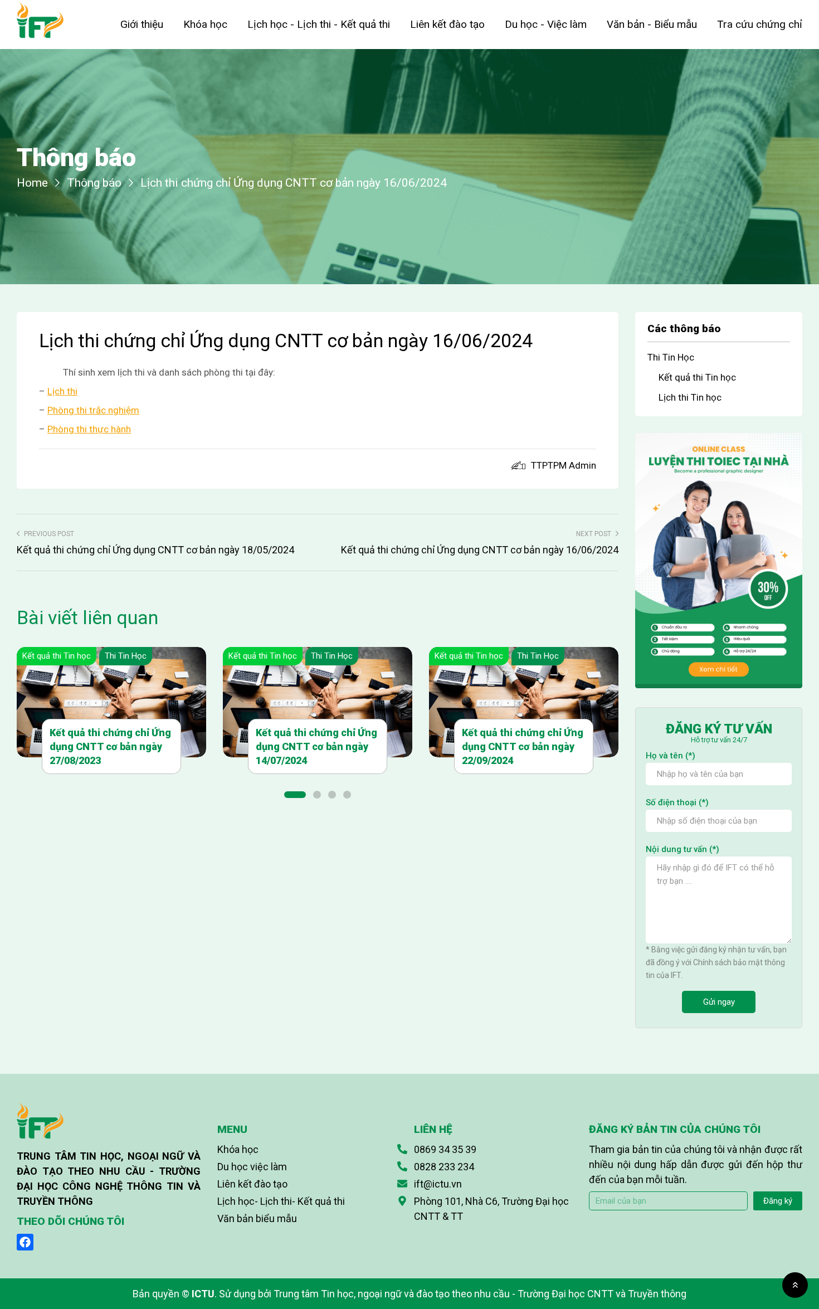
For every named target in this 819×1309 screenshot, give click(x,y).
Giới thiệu (141, 24)
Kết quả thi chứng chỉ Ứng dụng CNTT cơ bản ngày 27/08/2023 (110, 746)
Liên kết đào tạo (447, 24)
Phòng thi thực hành (89, 429)
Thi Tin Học (126, 656)
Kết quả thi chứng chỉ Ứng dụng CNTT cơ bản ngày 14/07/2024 (316, 746)
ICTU (203, 1294)
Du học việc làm (252, 1166)
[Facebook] (25, 1242)
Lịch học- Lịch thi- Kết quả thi (281, 1201)
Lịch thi (62, 391)
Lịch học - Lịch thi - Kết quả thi (318, 24)
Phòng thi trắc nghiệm (93, 410)
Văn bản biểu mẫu (257, 1218)
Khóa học (205, 24)
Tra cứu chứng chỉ (759, 24)
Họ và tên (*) (670, 756)
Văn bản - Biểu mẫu (652, 24)
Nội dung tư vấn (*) (682, 849)
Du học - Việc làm (546, 24)
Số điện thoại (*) (677, 802)
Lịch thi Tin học (690, 397)
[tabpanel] (111, 710)
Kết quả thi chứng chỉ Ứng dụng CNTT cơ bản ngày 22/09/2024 (522, 746)
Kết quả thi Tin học (56, 656)
